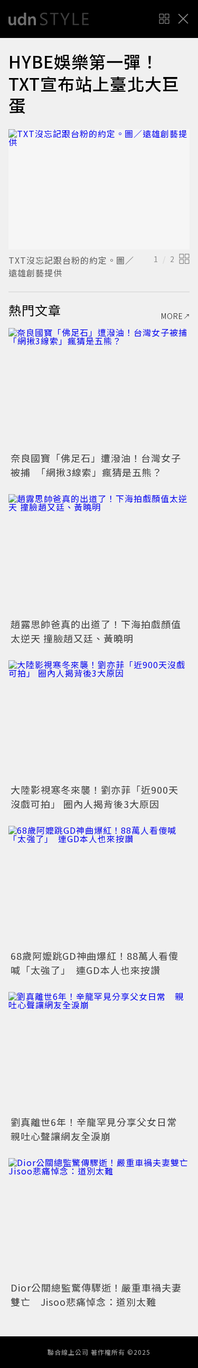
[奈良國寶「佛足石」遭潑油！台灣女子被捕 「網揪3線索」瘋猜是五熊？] (99, 388)
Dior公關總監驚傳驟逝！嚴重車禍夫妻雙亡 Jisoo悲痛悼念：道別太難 (96, 1294)
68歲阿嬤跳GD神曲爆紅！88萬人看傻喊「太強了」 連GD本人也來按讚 (94, 963)
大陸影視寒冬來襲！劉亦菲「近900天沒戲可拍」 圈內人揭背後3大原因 (94, 797)
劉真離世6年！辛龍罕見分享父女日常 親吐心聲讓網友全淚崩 (99, 1129)
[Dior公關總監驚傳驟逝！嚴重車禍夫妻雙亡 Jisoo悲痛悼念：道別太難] (99, 1218)
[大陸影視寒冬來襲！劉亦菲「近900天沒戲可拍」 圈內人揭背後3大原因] (99, 720)
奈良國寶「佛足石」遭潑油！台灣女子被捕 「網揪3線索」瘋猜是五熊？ (96, 465)
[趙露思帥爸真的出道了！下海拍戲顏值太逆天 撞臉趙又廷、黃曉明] (99, 554)
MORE (172, 316)
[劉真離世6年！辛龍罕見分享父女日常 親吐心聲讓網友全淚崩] (99, 1052)
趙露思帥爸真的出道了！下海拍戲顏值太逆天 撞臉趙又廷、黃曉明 (96, 631)
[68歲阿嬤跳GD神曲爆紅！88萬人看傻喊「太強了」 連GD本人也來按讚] (99, 886)
